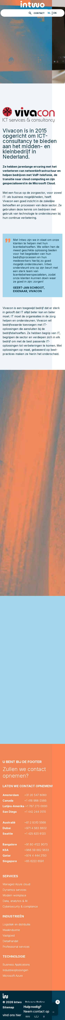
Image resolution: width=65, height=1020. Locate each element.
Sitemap (8, 1007)
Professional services (16, 946)
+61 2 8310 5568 (35, 822)
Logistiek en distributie (16, 924)
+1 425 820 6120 (35, 833)
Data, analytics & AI (15, 901)
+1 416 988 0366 (35, 800)
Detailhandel (10, 941)
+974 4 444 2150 (35, 855)
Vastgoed (9, 935)
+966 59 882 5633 (36, 850)
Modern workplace (14, 895)
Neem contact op (39, 1009)
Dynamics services (14, 890)
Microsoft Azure (13, 975)
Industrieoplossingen (15, 970)
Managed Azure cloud (16, 884)
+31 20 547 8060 (35, 795)
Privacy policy (35, 1002)
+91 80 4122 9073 (36, 844)
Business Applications (16, 964)
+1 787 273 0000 (36, 806)
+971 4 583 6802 (35, 828)
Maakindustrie (11, 930)
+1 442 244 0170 (35, 811)
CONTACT (39, 13)
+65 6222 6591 (34, 861)
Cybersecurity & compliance (20, 906)
